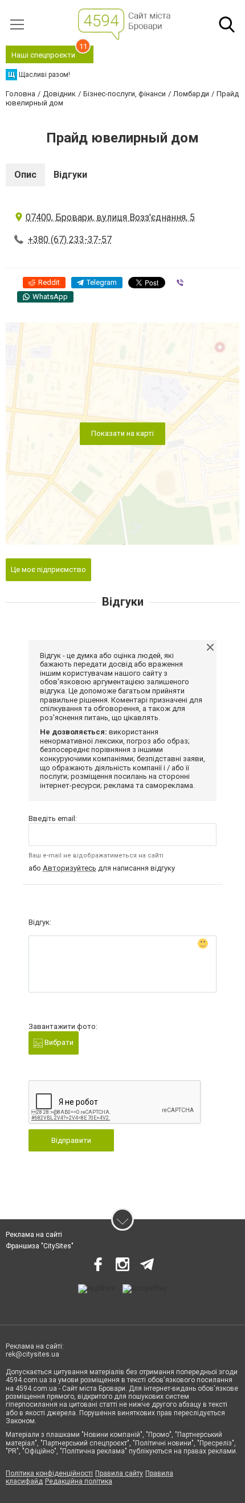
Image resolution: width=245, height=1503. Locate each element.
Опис (25, 174)
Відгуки (70, 174)
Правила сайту (119, 1473)
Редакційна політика (78, 1481)
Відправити (71, 1140)
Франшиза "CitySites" (40, 1246)
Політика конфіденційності (49, 1473)
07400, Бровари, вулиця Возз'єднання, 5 (110, 217)
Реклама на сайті (34, 1235)
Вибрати (58, 1042)
